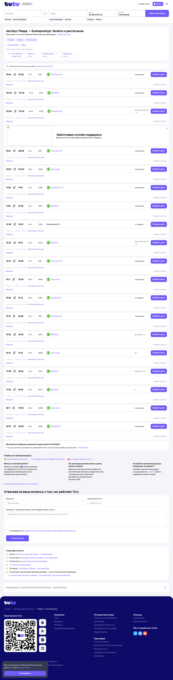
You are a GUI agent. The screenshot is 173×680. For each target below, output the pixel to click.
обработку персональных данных (39, 531)
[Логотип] (12, 4)
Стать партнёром (101, 641)
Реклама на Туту (101, 649)
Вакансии (58, 621)
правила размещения (66, 531)
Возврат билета (101, 632)
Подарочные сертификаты (105, 618)
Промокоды (99, 621)
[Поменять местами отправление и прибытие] (45, 13)
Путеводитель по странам (105, 628)
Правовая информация (64, 628)
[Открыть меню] (167, 3)
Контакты (58, 625)
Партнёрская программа (105, 652)
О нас (56, 618)
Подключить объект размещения (108, 645)
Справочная (143, 4)
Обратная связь (140, 621)
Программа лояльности (104, 625)
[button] (42, 622)
